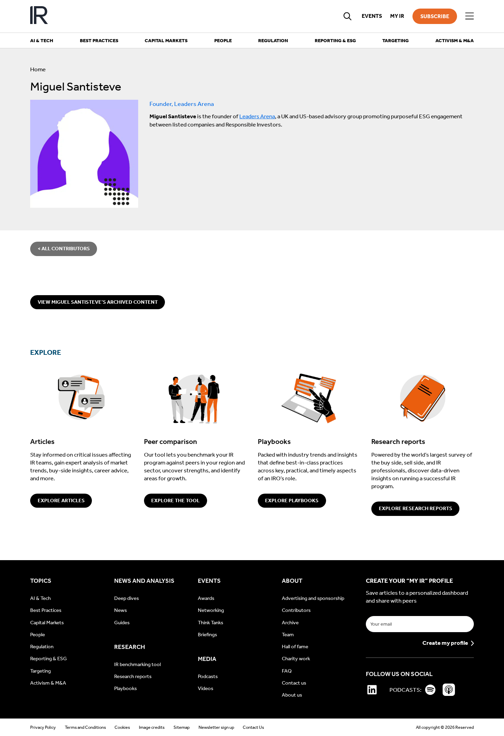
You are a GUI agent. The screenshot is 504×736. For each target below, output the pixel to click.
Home (38, 69)
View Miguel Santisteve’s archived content (98, 302)
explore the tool (175, 500)
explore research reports (415, 508)
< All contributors (64, 248)
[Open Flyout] (469, 16)
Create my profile (445, 643)
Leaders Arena (257, 116)
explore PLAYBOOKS (292, 500)
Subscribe (434, 16)
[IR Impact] (39, 16)
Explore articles (61, 500)
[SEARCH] (347, 16)
